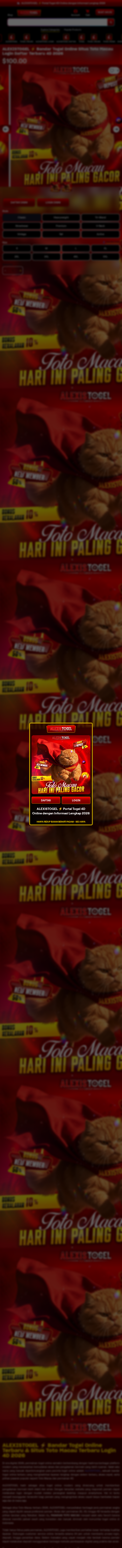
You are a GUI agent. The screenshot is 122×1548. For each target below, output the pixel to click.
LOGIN (76, 800)
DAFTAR (46, 800)
